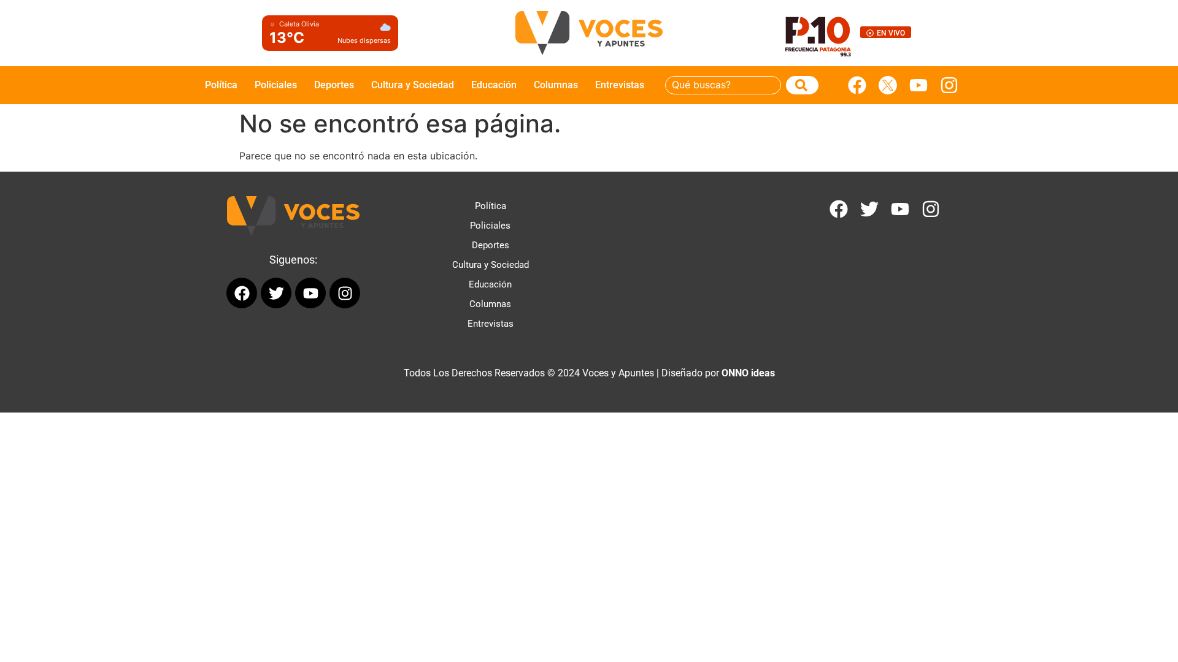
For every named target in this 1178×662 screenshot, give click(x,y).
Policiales (276, 85)
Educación (494, 85)
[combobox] (723, 85)
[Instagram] (949, 85)
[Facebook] (857, 85)
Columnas (556, 85)
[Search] (802, 85)
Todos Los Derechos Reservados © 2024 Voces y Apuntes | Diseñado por (589, 373)
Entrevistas (619, 85)
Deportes (334, 85)
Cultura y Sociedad (412, 85)
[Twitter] (869, 209)
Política (221, 85)
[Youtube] (918, 85)
